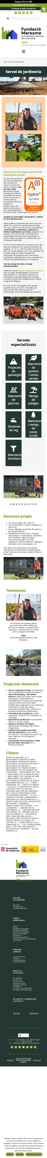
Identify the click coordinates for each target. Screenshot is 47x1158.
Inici (5, 62)
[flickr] (35, 1040)
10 (36, 504)
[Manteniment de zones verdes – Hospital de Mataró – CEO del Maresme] (23, 135)
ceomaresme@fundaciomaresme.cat (26, 1037)
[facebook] (15, 12)
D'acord (10, 1154)
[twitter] (19, 12)
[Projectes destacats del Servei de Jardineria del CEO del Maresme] (23, 656)
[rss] (31, 1040)
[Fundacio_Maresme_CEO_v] (23, 854)
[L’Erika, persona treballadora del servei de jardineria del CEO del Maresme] (23, 104)
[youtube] (27, 12)
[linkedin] (31, 12)
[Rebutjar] (44, 1146)
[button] (44, 9)
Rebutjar (20, 1154)
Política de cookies (34, 1154)
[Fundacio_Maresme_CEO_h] (23, 28)
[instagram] (23, 12)
